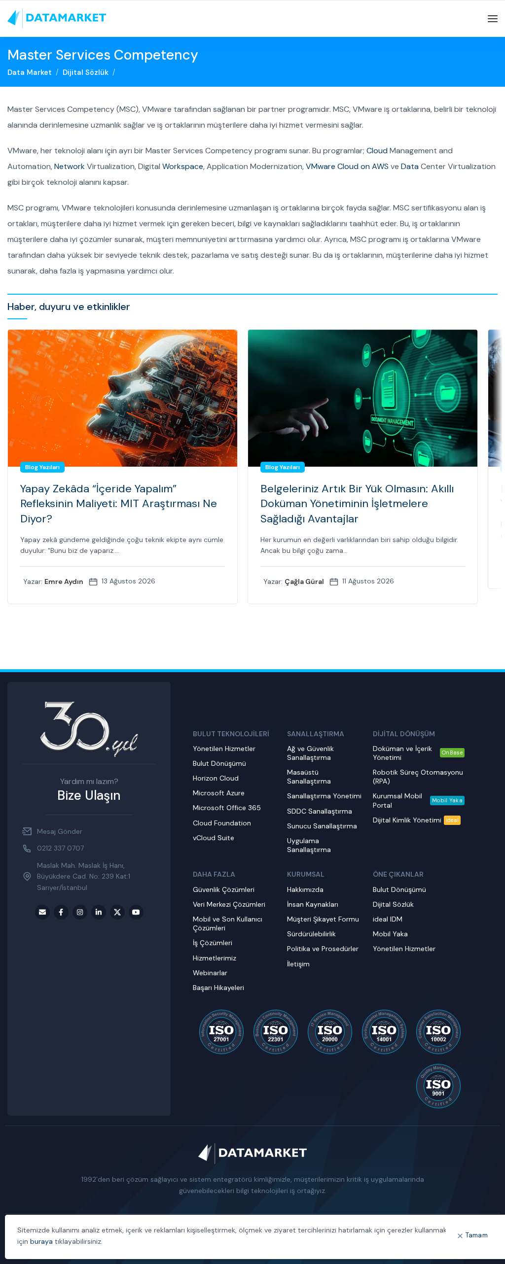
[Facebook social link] (61, 912)
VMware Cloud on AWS (347, 166)
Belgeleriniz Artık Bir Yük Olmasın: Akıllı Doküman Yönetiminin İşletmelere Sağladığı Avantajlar (357, 503)
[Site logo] (56, 18)
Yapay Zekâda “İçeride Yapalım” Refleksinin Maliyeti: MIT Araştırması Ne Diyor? (118, 503)
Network (69, 166)
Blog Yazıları (42, 467)
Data (410, 166)
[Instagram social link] (79, 912)
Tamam (477, 1235)
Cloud (377, 150)
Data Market (29, 72)
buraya (41, 1241)
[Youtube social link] (136, 912)
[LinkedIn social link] (98, 912)
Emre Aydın (63, 581)
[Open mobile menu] (493, 19)
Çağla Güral (304, 581)
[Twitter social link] (117, 912)
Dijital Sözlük (85, 72)
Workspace (182, 166)
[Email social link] (42, 912)
